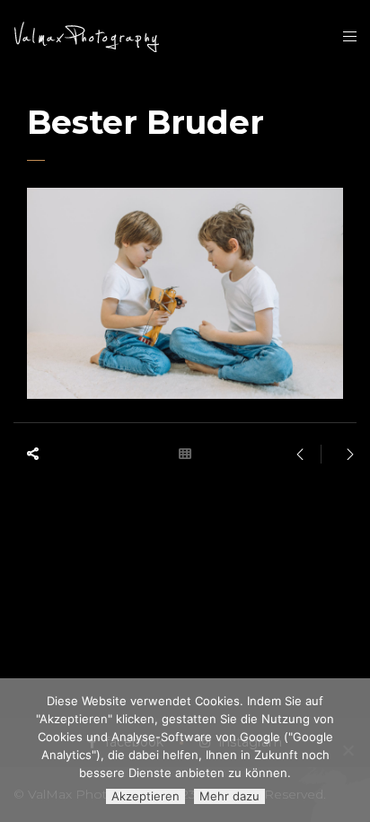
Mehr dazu (229, 796)
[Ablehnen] (348, 750)
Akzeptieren (145, 796)
